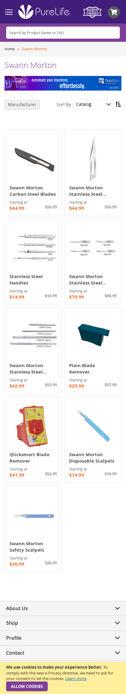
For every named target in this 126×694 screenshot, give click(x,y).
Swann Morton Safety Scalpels (26, 546)
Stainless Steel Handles (26, 279)
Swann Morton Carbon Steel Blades (32, 190)
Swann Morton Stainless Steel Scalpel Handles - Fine (29, 375)
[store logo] (44, 12)
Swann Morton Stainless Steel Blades (86, 194)
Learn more (75, 678)
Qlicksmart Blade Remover (29, 457)
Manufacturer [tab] (22, 104)
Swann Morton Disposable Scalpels (91, 457)
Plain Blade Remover (82, 368)
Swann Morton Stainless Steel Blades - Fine (86, 282)
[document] (63, 677)
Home (10, 48)
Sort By (64, 104)
